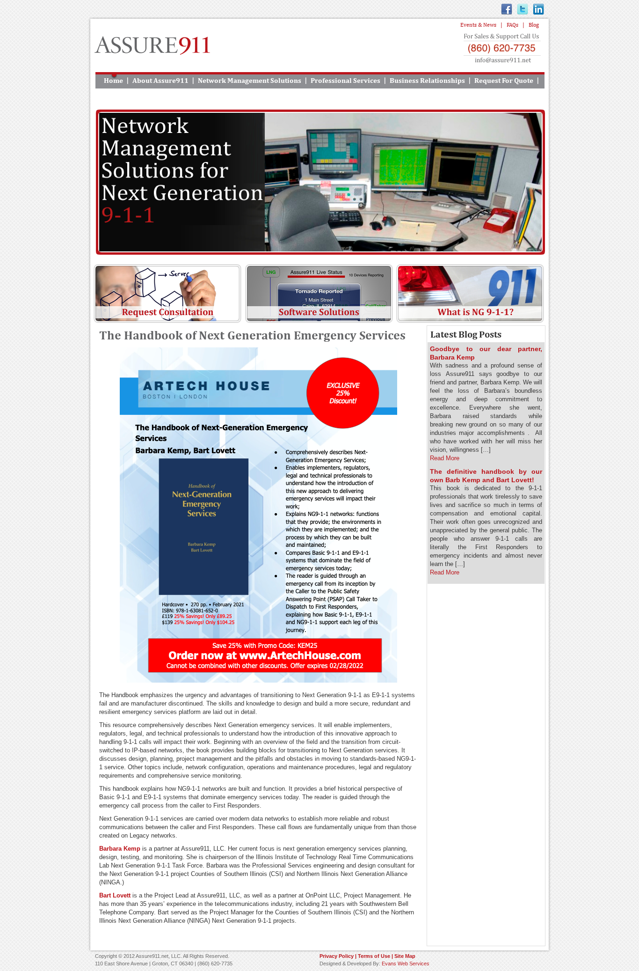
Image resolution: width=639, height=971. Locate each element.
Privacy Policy (337, 956)
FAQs (512, 25)
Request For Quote (503, 80)
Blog (534, 25)
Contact (319, 97)
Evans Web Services (405, 963)
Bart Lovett (115, 895)
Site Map (404, 956)
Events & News (478, 25)
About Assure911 (160, 80)
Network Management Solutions (249, 80)
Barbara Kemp (119, 848)
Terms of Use (374, 956)
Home (113, 80)
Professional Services (345, 80)
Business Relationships (427, 80)
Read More (444, 458)
